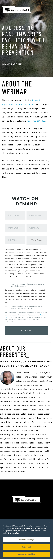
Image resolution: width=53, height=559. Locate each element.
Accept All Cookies (26, 554)
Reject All (26, 547)
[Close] (50, 522)
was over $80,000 (36, 121)
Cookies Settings (26, 540)
